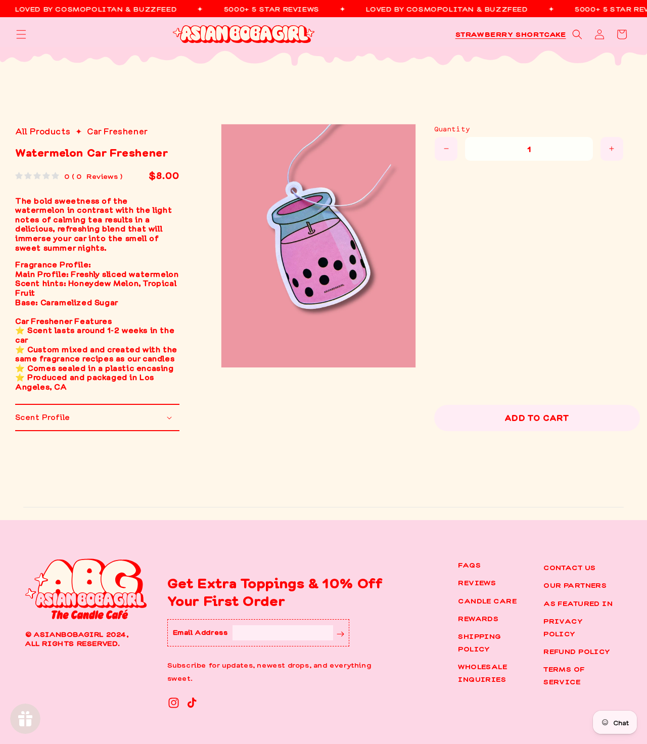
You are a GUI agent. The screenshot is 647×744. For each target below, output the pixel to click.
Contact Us (569, 567)
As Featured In (578, 603)
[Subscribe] (340, 633)
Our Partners (575, 584)
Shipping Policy (479, 642)
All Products (42, 131)
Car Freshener (117, 131)
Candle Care (487, 600)
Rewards (478, 618)
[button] (21, 34)
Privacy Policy (563, 627)
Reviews (477, 582)
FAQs (469, 564)
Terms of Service (563, 675)
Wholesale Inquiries (482, 672)
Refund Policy (576, 651)
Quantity (452, 128)
